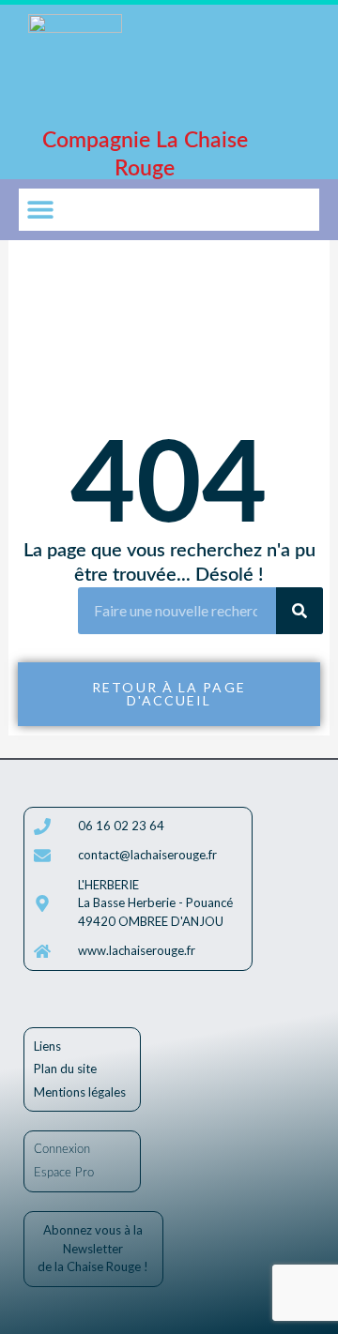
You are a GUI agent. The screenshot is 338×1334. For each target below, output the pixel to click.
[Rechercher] (299, 610)
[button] (40, 210)
